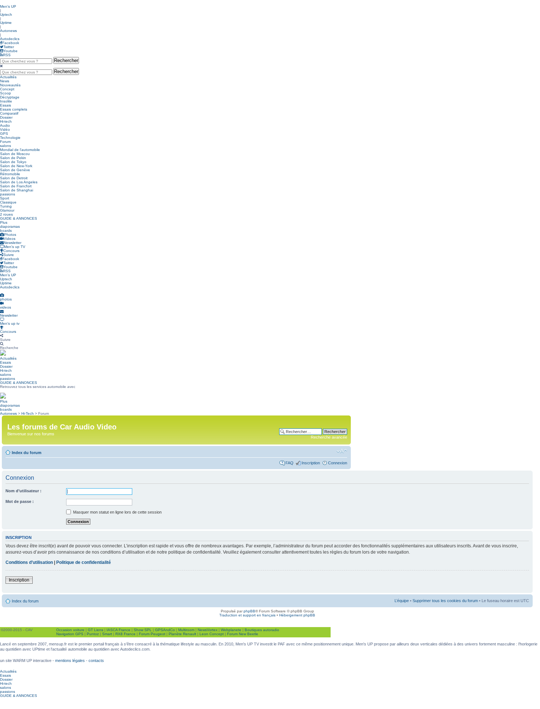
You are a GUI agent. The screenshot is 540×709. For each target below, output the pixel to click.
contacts (96, 660)
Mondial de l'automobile (20, 150)
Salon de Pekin (13, 158)
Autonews (8, 31)
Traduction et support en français (247, 615)
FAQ (289, 463)
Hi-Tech (27, 413)
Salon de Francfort (16, 186)
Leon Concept (211, 634)
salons (5, 146)
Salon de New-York (16, 166)
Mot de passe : (20, 501)
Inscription (311, 463)
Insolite (6, 101)
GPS (4, 134)
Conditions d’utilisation (29, 562)
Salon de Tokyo (13, 162)
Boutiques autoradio (262, 630)
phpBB (249, 611)
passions (7, 194)
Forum (5, 142)
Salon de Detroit (14, 178)
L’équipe (402, 600)
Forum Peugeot (152, 634)
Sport (4, 198)
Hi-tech (6, 121)
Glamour (7, 210)
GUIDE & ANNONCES (18, 218)
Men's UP (8, 6)
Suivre (8, 255)
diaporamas (10, 226)
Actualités (8, 77)
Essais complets (13, 109)
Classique (8, 202)
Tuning (6, 206)
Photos (10, 235)
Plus (3, 222)
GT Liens (95, 630)
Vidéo (5, 129)
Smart (107, 634)
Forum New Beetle (242, 634)
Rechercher (66, 60)
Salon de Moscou (15, 154)
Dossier (6, 117)
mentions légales (70, 660)
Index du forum (27, 452)
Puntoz (93, 634)
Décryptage (9, 97)
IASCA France (118, 630)
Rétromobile (10, 174)
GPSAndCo (165, 630)
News (4, 81)
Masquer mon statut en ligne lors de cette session (117, 512)
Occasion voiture (70, 630)
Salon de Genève (15, 170)
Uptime (6, 23)
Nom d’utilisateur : (24, 491)
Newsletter (12, 243)
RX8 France (125, 634)
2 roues (6, 214)
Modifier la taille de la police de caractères (341, 451)
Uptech (6, 14)
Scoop (5, 93)
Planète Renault (182, 634)
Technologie (10, 138)
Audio (5, 125)
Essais (5, 105)
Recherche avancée (329, 437)
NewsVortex (207, 630)
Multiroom (186, 630)
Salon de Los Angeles (18, 182)
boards (6, 230)
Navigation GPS (69, 634)
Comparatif (9, 113)
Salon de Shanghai (16, 190)
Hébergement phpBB (297, 615)
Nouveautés (10, 85)
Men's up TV (14, 247)
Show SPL (143, 630)
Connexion (337, 463)
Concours (11, 251)
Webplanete (231, 630)
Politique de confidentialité (83, 562)
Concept (7, 89)
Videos (9, 239)
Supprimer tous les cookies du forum (445, 600)
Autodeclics (9, 39)
